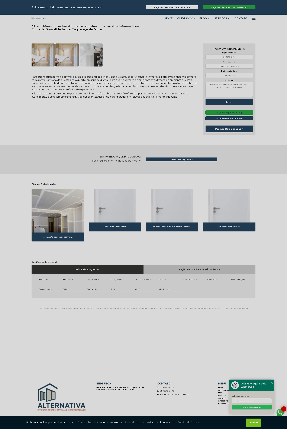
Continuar (253, 423)
